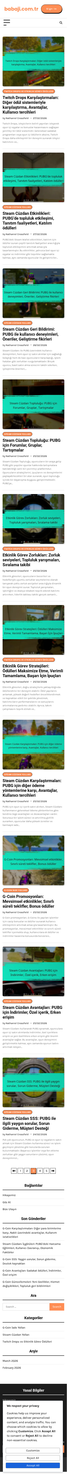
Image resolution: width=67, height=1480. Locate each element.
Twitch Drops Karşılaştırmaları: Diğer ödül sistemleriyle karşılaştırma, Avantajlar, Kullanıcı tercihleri (31, 105)
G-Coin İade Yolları (15, 890)
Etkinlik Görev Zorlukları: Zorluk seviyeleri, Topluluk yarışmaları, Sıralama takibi (31, 560)
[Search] (61, 22)
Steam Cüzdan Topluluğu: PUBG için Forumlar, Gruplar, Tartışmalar (32, 445)
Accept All (33, 1465)
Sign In (51, 8)
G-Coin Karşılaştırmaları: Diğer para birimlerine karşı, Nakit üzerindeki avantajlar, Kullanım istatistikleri (32, 1232)
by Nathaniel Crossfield (16, 118)
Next (53, 1171)
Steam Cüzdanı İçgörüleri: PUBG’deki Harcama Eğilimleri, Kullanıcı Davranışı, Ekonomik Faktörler (32, 1248)
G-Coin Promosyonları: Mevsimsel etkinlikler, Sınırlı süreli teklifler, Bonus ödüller (28, 901)
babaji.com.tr (21, 9)
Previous (14, 1171)
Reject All (33, 1458)
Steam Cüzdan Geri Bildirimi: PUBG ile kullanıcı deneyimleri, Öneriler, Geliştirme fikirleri (30, 334)
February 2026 (12, 1367)
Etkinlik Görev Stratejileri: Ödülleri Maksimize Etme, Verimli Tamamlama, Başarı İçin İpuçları (33, 671)
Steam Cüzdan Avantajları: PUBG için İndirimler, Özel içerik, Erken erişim (32, 1012)
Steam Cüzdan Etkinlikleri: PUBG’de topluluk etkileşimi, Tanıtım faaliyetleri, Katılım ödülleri (28, 220)
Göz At (7, 1202)
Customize (33, 1450)
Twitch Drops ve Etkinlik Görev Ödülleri (28, 91)
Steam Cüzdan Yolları (17, 207)
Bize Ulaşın (10, 1209)
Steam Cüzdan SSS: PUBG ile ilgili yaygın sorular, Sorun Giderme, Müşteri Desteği (29, 1123)
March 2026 (10, 1361)
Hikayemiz (9, 1195)
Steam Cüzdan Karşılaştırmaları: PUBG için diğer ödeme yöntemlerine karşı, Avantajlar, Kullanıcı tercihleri (32, 788)
